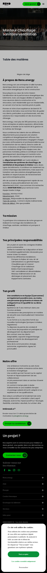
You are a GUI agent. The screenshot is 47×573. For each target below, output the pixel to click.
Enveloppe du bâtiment (11, 503)
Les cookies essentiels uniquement (24, 561)
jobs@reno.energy (21, 416)
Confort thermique (10, 496)
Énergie (6, 490)
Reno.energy (7, 478)
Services (6, 509)
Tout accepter (23, 554)
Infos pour (7, 515)
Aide (4, 484)
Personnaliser (23, 567)
